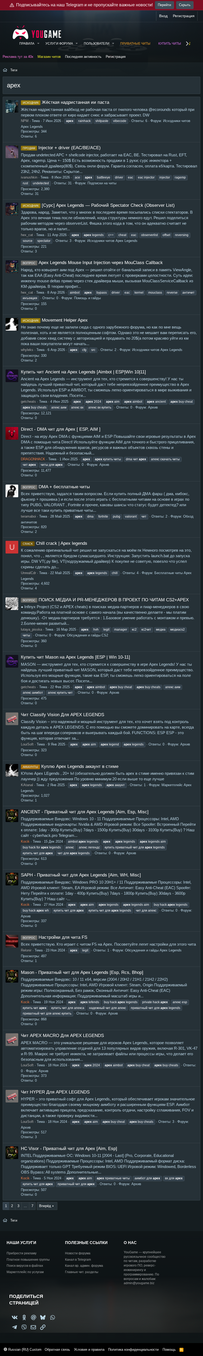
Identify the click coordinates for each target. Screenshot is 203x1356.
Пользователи (96, 43)
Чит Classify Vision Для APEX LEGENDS (62, 714)
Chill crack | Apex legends (55, 543)
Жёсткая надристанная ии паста (66, 102)
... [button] (25, 1206)
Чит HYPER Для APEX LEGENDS (55, 1092)
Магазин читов (49, 57)
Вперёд (45, 1206)
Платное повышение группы (28, 1259)
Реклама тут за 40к (18, 57)
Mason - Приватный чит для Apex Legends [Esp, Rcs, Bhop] (82, 972)
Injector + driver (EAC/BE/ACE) (62, 147)
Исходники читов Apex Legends (112, 241)
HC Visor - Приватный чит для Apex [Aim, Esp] (69, 1148)
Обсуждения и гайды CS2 (87, 635)
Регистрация (116, 57)
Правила (26, 43)
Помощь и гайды (87, 298)
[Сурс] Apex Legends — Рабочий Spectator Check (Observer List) (99, 205)
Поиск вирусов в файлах (25, 1266)
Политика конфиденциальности (133, 1350)
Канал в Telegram (78, 1259)
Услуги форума (59, 43)
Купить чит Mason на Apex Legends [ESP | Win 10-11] (75, 657)
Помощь (169, 1350)
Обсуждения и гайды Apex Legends (153, 950)
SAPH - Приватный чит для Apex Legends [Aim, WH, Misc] (81, 875)
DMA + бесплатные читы (56, 486)
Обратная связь (57, 1350)
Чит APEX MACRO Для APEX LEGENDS (62, 1035)
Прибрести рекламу (21, 1253)
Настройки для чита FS (55, 937)
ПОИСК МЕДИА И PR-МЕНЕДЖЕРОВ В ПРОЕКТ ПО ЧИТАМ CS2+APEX (106, 599)
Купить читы (169, 43)
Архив (153, 407)
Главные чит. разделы (81, 1272)
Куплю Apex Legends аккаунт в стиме (70, 766)
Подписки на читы (101, 183)
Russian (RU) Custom (24, 1350)
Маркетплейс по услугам (25, 1272)
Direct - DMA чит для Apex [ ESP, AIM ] (60, 429)
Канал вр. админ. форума (84, 1266)
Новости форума (77, 1253)
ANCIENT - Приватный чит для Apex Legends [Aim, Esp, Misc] (85, 811)
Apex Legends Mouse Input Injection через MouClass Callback (93, 262)
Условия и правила (89, 1350)
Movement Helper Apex (55, 320)
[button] (38, 43)
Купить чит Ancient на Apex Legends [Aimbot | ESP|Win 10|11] (83, 371)
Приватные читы (135, 43)
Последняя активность (83, 57)
